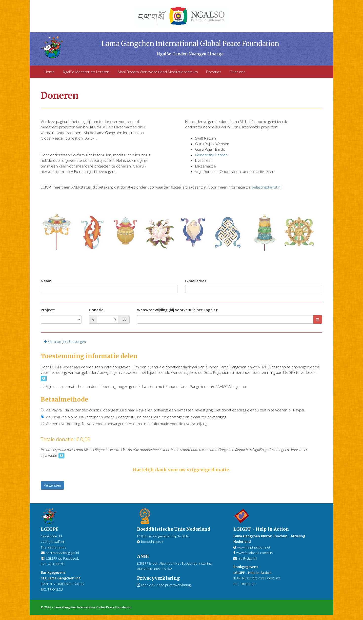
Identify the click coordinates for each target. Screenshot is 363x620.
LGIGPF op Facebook (62, 558)
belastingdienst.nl (266, 187)
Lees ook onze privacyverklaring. (165, 585)
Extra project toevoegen (66, 341)
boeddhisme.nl (151, 541)
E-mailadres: (196, 280)
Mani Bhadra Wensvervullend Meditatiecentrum (158, 71)
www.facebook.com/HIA (254, 552)
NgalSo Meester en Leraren (86, 71)
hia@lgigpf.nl (247, 558)
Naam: (46, 280)
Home (49, 71)
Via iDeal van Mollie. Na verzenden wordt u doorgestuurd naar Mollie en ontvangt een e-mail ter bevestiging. (136, 416)
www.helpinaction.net (253, 547)
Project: (48, 309)
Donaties (213, 71)
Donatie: (96, 309)
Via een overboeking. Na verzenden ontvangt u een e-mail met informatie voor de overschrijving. (127, 423)
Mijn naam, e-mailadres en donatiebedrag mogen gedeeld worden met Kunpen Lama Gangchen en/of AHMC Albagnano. (146, 386)
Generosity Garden (211, 154)
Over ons (237, 71)
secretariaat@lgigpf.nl (62, 552)
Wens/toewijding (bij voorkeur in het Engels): (177, 309)
